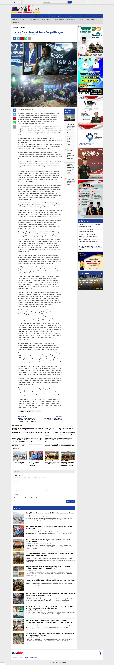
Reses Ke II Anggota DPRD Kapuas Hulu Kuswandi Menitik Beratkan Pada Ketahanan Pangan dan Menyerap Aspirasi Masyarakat (60, 434)
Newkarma (54, 662)
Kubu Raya (22, 34)
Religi (39, 516)
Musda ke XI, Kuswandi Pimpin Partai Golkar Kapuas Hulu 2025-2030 (89, 282)
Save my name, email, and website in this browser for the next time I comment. (35, 498)
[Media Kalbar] (25, 9)
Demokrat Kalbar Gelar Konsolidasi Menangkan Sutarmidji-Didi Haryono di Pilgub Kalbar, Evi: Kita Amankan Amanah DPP (60, 440)
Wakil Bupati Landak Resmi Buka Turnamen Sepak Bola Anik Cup (71, 181)
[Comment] (29, 38)
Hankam (27, 516)
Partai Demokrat (30, 411)
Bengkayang (28, 570)
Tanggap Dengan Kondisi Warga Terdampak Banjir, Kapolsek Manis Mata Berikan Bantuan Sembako (27, 419)
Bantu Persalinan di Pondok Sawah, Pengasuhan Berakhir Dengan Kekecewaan (90, 230)
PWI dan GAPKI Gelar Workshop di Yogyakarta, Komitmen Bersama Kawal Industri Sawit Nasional (90, 241)
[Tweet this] (18, 38)
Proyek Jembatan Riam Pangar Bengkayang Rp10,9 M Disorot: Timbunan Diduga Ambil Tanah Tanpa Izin (90, 248)
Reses (38, 411)
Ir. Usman (21, 411)
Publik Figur (35, 34)
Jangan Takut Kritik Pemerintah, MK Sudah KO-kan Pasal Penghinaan (50, 580)
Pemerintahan (28, 543)
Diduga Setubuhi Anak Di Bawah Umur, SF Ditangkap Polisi (53, 418)
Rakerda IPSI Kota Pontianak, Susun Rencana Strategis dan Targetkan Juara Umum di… (71, 127)
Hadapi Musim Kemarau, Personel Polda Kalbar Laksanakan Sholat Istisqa (19, 462)
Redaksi (27, 657)
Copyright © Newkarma (17, 657)
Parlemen (27, 34)
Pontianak (35, 516)
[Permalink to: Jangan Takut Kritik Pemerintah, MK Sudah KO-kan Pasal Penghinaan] (18, 584)
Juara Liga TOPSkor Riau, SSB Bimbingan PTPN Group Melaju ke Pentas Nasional (70, 169)
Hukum (27, 581)
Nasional (31, 556)
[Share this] (14, 38)
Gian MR (64, 662)
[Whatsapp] (25, 38)
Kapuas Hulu (28, 530)
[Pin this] (22, 38)
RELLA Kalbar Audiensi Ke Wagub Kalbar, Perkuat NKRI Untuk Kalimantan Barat (52, 462)
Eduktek (27, 556)
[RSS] (100, 653)
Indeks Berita (33, 657)
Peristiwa (31, 34)
